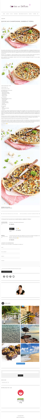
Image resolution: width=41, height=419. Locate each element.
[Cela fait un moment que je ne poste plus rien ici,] (30, 334)
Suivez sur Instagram (21, 363)
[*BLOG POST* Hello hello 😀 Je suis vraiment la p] (11, 353)
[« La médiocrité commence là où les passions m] (11, 334)
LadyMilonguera (4, 222)
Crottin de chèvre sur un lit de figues (10, 213)
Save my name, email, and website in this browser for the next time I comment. (11, 268)
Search (20, 375)
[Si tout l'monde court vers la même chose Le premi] (30, 315)
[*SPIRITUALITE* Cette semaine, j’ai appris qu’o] (30, 353)
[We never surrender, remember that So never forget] (11, 315)
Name (2, 247)
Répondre (12, 224)
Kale (17, 417)
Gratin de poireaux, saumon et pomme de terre (29, 213)
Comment (2, 260)
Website (2, 256)
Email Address (3, 251)
